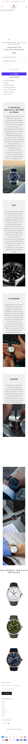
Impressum (4, 713)
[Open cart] (26, 6)
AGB (3, 704)
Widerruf (3, 708)
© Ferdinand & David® (14, 729)
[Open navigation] (2, 6)
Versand (3, 706)
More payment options (14, 77)
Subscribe (7, 693)
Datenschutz (4, 710)
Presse (3, 715)
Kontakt (3, 701)
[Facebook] (2, 723)
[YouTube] (8, 723)
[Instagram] (5, 723)
